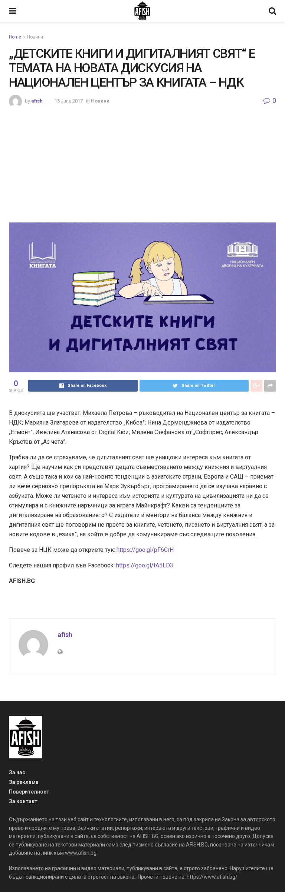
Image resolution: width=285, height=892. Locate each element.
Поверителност (29, 792)
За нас (17, 772)
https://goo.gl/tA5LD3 (144, 565)
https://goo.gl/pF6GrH (145, 549)
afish (37, 101)
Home (15, 37)
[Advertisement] (142, 163)
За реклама (24, 782)
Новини (35, 37)
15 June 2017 (69, 101)
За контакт (23, 801)
